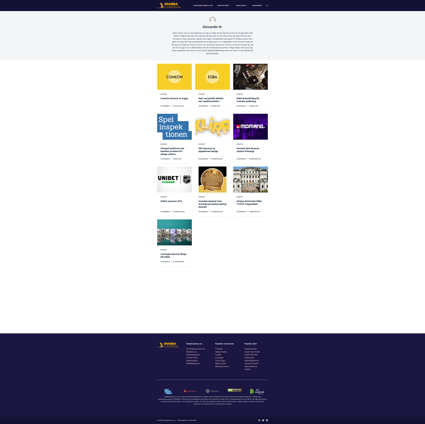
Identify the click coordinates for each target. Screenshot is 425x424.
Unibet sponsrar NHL (171, 201)
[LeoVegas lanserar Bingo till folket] (174, 232)
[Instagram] (263, 420)
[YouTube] (267, 420)
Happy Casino (221, 352)
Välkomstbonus (250, 366)
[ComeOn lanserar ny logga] (174, 77)
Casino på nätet (251, 355)
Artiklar (247, 369)
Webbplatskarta (193, 363)
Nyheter (163, 94)
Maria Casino (220, 363)
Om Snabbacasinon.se (195, 349)
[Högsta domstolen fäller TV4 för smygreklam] (250, 180)
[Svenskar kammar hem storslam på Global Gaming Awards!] (212, 180)
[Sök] (267, 5)
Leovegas (219, 358)
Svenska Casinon (251, 363)
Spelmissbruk (191, 360)
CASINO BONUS (241, 5)
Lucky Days (220, 360)
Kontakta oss (191, 352)
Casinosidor (249, 358)
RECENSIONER (257, 5)
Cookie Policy (192, 358)
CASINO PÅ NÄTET (223, 5)
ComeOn (219, 349)
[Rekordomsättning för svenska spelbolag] (250, 77)
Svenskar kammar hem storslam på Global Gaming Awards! (212, 204)
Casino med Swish (252, 352)
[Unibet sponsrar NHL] (174, 180)
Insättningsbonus (251, 360)
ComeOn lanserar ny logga (174, 98)
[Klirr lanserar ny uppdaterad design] (212, 127)
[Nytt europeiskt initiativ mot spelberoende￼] (212, 77)
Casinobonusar (250, 349)
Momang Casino (222, 366)
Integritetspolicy (193, 355)
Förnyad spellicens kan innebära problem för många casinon (172, 151)
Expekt (218, 355)
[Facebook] (259, 420)
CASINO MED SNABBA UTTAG (203, 5)
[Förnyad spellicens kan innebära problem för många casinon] (174, 127)
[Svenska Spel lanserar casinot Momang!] (250, 127)
